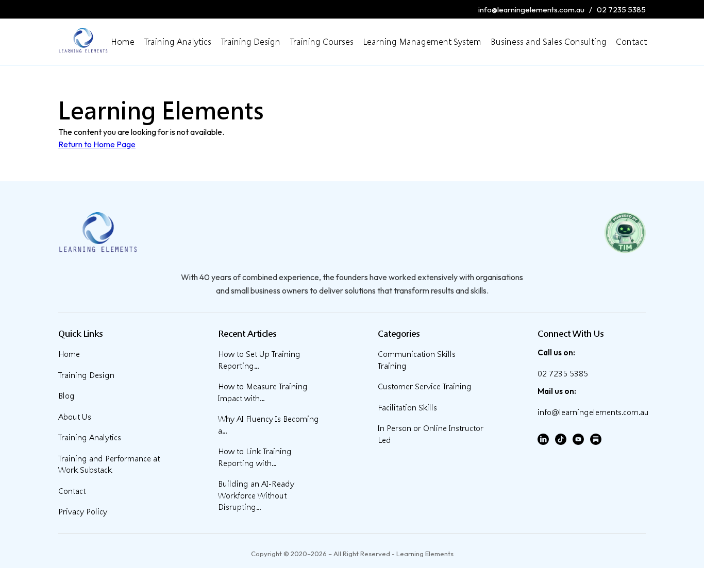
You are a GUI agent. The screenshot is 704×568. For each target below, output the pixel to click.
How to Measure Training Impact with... (263, 392)
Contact (631, 42)
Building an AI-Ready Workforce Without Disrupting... (256, 495)
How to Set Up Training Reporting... (259, 360)
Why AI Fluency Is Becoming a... (268, 425)
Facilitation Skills (407, 407)
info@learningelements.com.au (531, 9)
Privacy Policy (82, 512)
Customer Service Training (425, 386)
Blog (66, 396)
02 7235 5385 (621, 9)
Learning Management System (422, 42)
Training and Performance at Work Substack (109, 464)
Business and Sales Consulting (549, 42)
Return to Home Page (97, 144)
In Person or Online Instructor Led (430, 434)
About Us (74, 417)
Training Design (250, 42)
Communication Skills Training (417, 360)
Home (123, 42)
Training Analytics (177, 42)
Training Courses (322, 42)
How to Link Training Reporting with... (255, 457)
